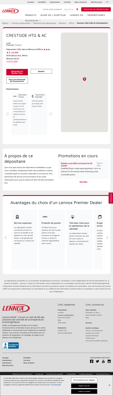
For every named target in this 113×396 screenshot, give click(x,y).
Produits (30, 15)
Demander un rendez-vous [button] (17, 72)
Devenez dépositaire (65, 333)
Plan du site (39, 374)
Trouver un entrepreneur (94, 330)
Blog (59, 320)
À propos (30, 2)
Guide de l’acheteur (53, 15)
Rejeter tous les (84, 386)
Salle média (62, 323)
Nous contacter (81, 2)
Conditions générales (85, 374)
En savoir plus (56, 385)
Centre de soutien (64, 317)
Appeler (41, 71)
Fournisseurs (7, 363)
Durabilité (42, 2)
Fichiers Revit (90, 338)
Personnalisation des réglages (84, 380)
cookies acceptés (84, 391)
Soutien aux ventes (92, 333)
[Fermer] (109, 385)
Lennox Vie (76, 15)
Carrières (67, 2)
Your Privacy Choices (102, 374)
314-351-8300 (12, 61)
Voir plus (83, 182)
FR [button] (107, 2)
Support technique (92, 335)
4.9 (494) (14, 52)
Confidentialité (71, 374)
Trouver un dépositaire (96, 9)
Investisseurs (55, 2)
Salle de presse (96, 2)
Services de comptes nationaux (96, 341)
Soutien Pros (62, 330)
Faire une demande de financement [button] (17, 80)
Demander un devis (92, 312)
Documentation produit (94, 315)
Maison (5, 23)
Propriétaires (96, 15)
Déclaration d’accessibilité (55, 374)
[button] (84, 79)
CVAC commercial (95, 305)
